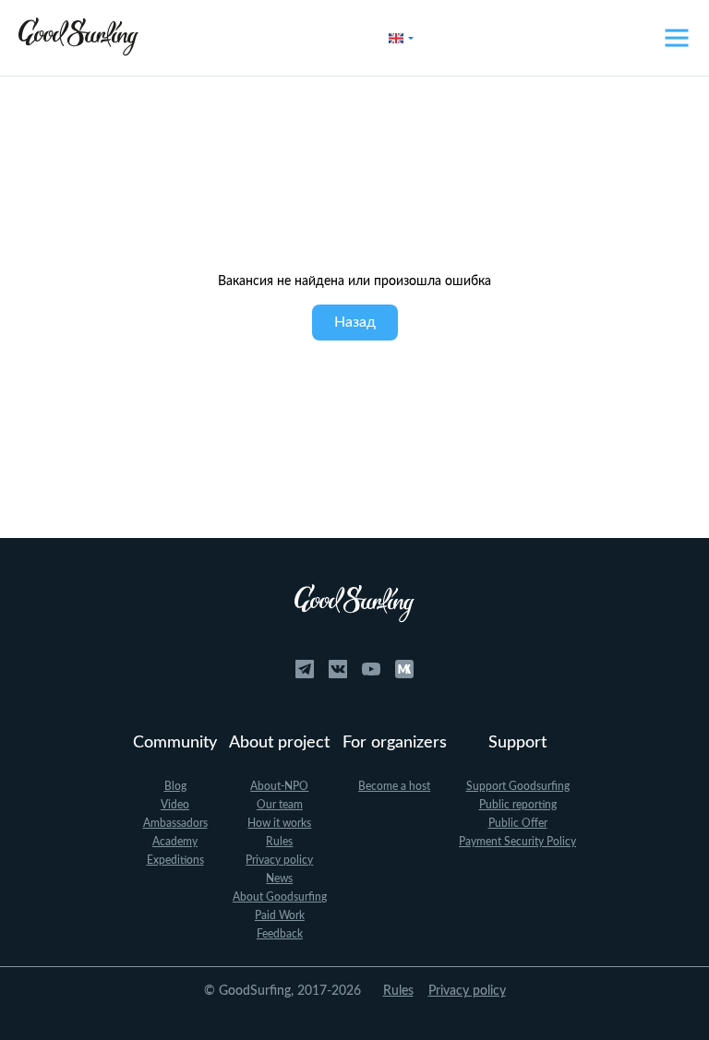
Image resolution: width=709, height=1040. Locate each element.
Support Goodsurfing (518, 786)
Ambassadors (175, 823)
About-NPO (279, 786)
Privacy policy (279, 860)
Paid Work (280, 915)
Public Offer (517, 823)
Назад (355, 322)
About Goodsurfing (280, 897)
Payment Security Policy (517, 841)
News (279, 878)
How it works (279, 823)
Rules (279, 841)
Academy (175, 841)
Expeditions (175, 860)
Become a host (394, 786)
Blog (175, 786)
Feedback (280, 933)
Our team (280, 804)
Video (175, 804)
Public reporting (518, 804)
